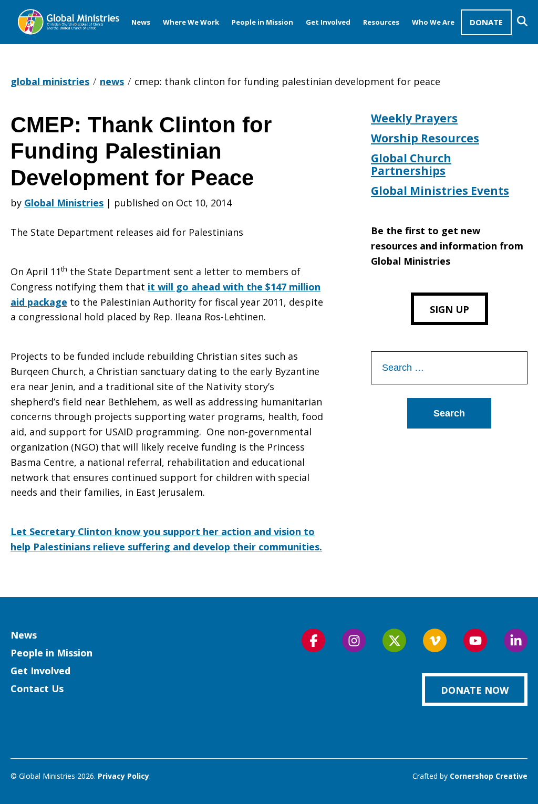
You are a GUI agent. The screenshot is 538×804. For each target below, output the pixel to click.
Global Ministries (64, 202)
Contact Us (37, 688)
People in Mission (262, 22)
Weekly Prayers (414, 118)
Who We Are (433, 22)
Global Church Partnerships (411, 164)
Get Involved (328, 22)
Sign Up (449, 309)
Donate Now (475, 690)
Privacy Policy (123, 776)
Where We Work (191, 22)
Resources (381, 22)
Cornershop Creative (488, 776)
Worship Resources (425, 138)
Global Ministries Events (440, 190)
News (140, 22)
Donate (486, 22)
